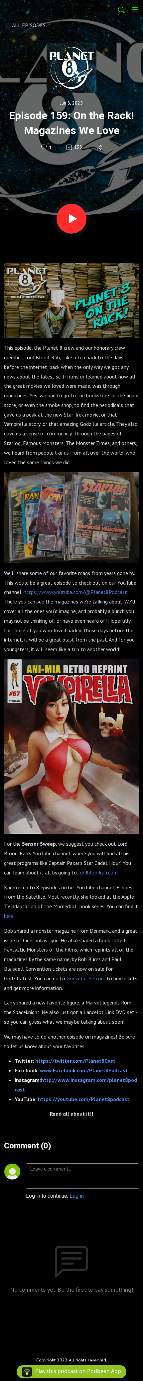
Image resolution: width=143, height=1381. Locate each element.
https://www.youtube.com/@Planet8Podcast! (76, 592)
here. (9, 916)
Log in (77, 1196)
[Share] (100, 147)
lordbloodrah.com (98, 872)
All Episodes (28, 25)
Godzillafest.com (86, 978)
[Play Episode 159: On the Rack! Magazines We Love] (71, 219)
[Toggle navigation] (135, 9)
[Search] (121, 9)
